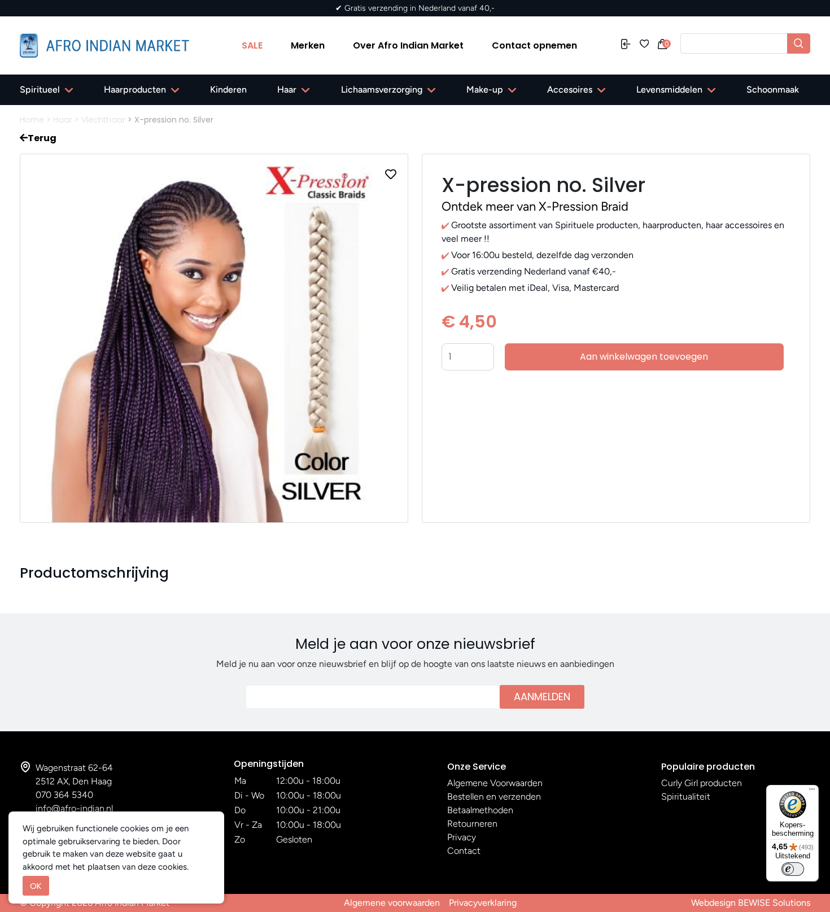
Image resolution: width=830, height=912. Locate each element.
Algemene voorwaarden (392, 902)
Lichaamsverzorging (381, 89)
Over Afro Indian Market (408, 45)
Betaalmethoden (480, 810)
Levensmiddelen (669, 89)
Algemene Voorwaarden (495, 783)
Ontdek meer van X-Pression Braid (535, 206)
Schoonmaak (772, 89)
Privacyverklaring (483, 902)
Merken (308, 45)
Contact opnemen (534, 45)
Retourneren (472, 823)
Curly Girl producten (701, 783)
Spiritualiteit (685, 796)
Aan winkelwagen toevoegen (644, 356)
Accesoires (569, 89)
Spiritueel (40, 89)
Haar (286, 89)
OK (36, 886)
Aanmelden (542, 697)
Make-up (484, 89)
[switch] (792, 869)
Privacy (461, 837)
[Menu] (812, 791)
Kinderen (228, 89)
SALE (252, 45)
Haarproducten (135, 89)
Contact (463, 850)
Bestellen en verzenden (494, 796)
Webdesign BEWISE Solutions (750, 902)
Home (32, 119)
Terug (42, 138)
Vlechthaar (103, 119)
